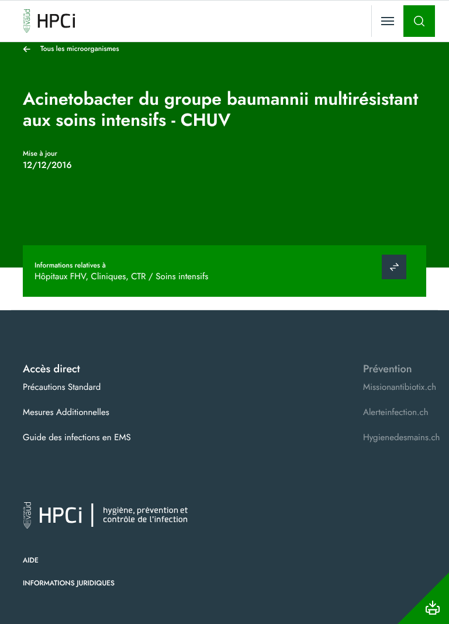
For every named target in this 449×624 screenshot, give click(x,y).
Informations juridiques (69, 583)
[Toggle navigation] (387, 21)
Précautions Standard (62, 386)
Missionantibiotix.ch (399, 386)
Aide (31, 560)
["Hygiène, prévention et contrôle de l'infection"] (49, 21)
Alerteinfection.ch (396, 412)
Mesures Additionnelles (66, 412)
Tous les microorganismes (79, 48)
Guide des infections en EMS (77, 437)
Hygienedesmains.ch (401, 437)
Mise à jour (40, 153)
